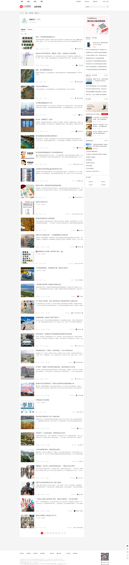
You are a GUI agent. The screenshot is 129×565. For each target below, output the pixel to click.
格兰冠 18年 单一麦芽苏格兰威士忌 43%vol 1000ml (100, 43)
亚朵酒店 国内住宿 (90, 162)
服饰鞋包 (91, 181)
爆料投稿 (95, 1)
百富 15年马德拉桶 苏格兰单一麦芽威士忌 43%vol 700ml (99, 49)
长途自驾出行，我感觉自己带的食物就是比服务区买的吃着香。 (54, 334)
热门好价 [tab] (94, 37)
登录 (104, 1)
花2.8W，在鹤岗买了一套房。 (45, 119)
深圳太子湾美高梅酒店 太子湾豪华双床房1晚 (96, 66)
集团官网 (78, 1)
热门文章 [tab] (94, 75)
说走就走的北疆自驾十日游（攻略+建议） (48, 416)
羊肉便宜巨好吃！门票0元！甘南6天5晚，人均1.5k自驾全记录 (54, 350)
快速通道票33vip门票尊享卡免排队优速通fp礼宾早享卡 (98, 52)
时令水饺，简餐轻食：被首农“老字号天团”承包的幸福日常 (100, 132)
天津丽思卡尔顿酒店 (90, 157)
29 (95, 135)
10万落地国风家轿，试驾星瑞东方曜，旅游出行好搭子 (52, 268)
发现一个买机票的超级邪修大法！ (46, 37)
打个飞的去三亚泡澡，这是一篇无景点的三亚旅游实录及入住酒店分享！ (57, 301)
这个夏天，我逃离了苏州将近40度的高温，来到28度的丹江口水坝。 (56, 367)
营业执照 (63, 560)
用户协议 (68, 553)
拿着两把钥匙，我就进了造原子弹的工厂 (48, 317)
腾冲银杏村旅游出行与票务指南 (45, 218)
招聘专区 (35, 553)
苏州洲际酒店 (89, 160)
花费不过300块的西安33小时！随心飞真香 (48, 482)
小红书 (38, 204)
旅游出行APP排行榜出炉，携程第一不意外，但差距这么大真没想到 (56, 53)
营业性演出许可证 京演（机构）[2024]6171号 (29, 560)
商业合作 (87, 1)
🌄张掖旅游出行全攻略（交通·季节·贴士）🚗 (49, 251)
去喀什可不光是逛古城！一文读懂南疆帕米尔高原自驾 (52, 235)
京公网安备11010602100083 (26, 559)
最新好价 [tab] (88, 37)
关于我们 (22, 553)
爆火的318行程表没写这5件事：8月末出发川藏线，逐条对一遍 (100, 88)
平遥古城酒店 (89, 165)
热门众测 (88, 99)
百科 (41, 1)
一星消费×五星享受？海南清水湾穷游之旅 (48, 284)
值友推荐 (43, 204)
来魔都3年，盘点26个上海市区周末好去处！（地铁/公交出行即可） (56, 466)
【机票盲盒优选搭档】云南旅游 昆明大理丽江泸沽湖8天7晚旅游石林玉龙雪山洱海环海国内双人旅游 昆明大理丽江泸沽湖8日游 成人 (100, 145)
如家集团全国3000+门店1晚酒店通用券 (95, 58)
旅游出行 (37, 13)
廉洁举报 (59, 553)
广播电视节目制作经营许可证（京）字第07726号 (29, 562)
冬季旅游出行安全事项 (42, 400)
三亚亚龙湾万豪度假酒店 (91, 151)
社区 (35, 1)
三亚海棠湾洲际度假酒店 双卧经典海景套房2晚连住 (98, 69)
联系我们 (29, 553)
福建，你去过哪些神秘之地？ (44, 70)
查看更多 (106, 75)
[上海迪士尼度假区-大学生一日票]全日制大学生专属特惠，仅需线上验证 (102, 55)
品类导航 (37, 7)
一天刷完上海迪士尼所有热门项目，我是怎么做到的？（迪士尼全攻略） (57, 499)
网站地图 (42, 553)
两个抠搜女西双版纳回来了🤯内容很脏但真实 (49, 152)
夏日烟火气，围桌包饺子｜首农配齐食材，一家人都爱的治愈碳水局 (100, 125)
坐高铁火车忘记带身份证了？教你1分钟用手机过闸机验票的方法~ (55, 383)
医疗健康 (103, 184)
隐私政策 (75, 553)
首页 (26, 13)
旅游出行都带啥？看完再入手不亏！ (46, 515)
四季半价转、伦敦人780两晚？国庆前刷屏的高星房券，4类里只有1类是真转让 (104, 94)
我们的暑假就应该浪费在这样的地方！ (47, 136)
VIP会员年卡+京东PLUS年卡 (92, 171)
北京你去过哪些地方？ (42, 86)
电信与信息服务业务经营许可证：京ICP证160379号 (42, 559)
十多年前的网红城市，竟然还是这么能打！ (48, 449)
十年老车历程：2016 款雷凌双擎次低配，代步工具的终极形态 (100, 118)
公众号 (38, 402)
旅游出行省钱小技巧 (42, 202)
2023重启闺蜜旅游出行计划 (44, 103)
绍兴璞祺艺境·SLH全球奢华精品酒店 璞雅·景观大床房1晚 (99, 63)
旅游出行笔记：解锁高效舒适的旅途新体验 (48, 185)
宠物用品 (103, 181)
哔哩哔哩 (39, 270)
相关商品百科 (89, 140)
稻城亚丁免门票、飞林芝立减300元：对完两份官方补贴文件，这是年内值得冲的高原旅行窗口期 (100, 80)
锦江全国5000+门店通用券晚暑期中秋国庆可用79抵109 (99, 61)
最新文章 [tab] (88, 75)
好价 (28, 1)
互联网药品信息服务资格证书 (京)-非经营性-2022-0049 (50, 560)
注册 (107, 1)
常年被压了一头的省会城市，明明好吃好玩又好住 (50, 433)
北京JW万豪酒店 (90, 168)
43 (95, 128)
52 (95, 121)
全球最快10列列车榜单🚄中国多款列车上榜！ (49, 169)
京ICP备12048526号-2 (58, 559)
